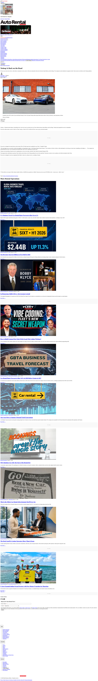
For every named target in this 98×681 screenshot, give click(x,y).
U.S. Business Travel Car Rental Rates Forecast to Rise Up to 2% (19, 215)
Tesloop (10, 175)
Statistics (20, 59)
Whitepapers (24, 59)
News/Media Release (12, 583)
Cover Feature (3, 37)
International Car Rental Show (39, 59)
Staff (9, 212)
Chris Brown (10, 291)
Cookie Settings (28, 60)
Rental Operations (3, 53)
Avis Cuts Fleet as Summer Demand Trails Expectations (16, 417)
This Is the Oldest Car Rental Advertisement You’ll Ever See (18, 502)
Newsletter (2, 60)
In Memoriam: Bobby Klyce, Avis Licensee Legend (15, 294)
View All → (2, 591)
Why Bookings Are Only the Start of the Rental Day (15, 462)
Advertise (16, 60)
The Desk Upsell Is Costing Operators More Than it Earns (17, 541)
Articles (4, 59)
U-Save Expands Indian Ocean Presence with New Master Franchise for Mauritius (24, 586)
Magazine (17, 59)
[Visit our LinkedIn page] (3, 599)
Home (1, 65)
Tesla (4, 175)
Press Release (41, 60)
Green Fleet (2, 45)
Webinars (28, 59)
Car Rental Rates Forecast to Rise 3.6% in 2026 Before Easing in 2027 (20, 378)
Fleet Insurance (3, 43)
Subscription (6, 60)
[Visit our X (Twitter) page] (2, 599)
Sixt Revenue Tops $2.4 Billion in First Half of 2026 (15, 254)
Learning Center (3, 47)
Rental (7, 37)
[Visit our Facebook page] (1, 599)
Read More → (3, 219)
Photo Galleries (12, 59)
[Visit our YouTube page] (4, 599)
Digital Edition (7, 18)
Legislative (32, 59)
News (1, 59)
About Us (20, 60)
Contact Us (24, 60)
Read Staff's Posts (3, 76)
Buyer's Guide (47, 59)
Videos (8, 59)
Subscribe (2, 18)
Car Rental (7, 175)
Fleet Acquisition (3, 41)
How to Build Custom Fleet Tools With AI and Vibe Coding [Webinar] (20, 339)
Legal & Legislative (4, 49)
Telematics (2, 57)
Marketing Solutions (35, 60)
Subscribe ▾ (3, 3)
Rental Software (3, 55)
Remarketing (10, 37)
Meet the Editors (12, 60)
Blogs (6, 59)
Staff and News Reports (12, 375)
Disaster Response (3, 38)
